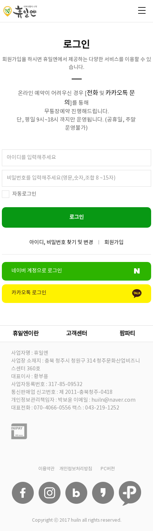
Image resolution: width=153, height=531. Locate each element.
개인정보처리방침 (75, 468)
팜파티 (127, 333)
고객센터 (76, 333)
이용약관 (46, 468)
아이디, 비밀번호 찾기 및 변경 (61, 243)
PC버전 (108, 468)
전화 (92, 93)
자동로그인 (24, 194)
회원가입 (114, 243)
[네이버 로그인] (76, 279)
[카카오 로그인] (76, 301)
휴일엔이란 (26, 333)
